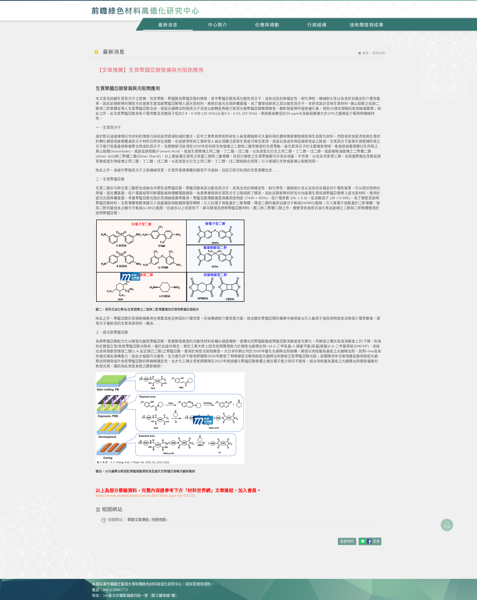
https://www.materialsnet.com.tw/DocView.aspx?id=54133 (145, 495)
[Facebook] (369, 541)
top (447, 525)
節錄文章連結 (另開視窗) (137, 520)
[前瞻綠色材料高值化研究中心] (145, 10)
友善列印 (347, 541)
